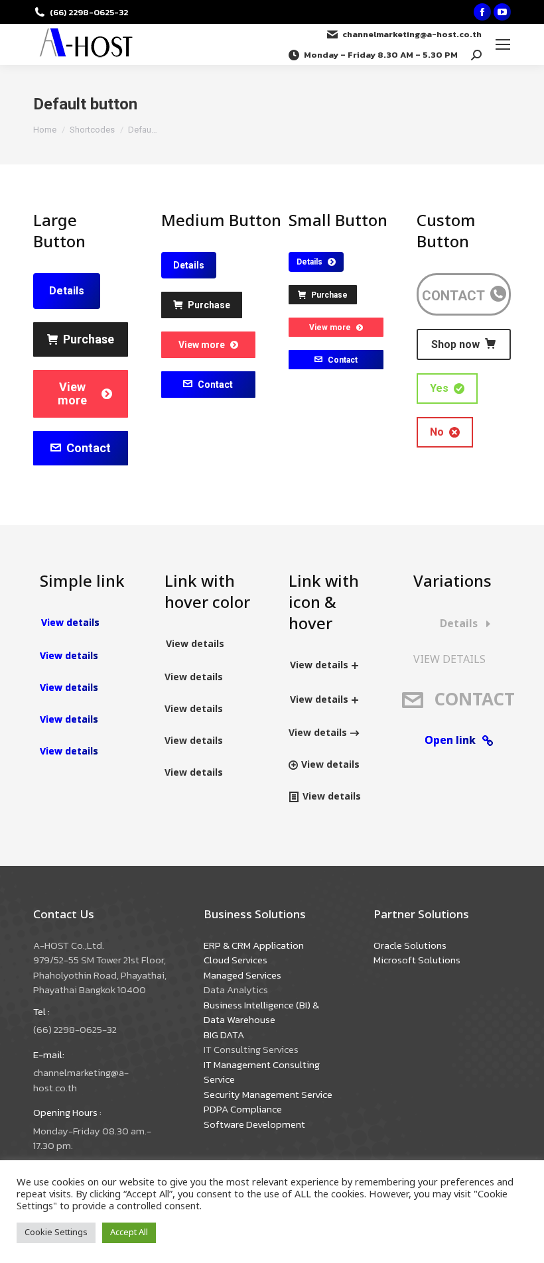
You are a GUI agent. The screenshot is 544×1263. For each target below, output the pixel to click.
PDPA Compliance (243, 1108)
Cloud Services (235, 959)
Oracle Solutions (410, 945)
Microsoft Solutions (417, 959)
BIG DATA (224, 1034)
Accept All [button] (129, 1232)
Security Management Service (268, 1094)
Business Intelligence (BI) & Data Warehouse (261, 1012)
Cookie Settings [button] (56, 1232)
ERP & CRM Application (254, 945)
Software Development (254, 1124)
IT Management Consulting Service (262, 1072)
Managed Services (242, 975)
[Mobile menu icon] (503, 44)
